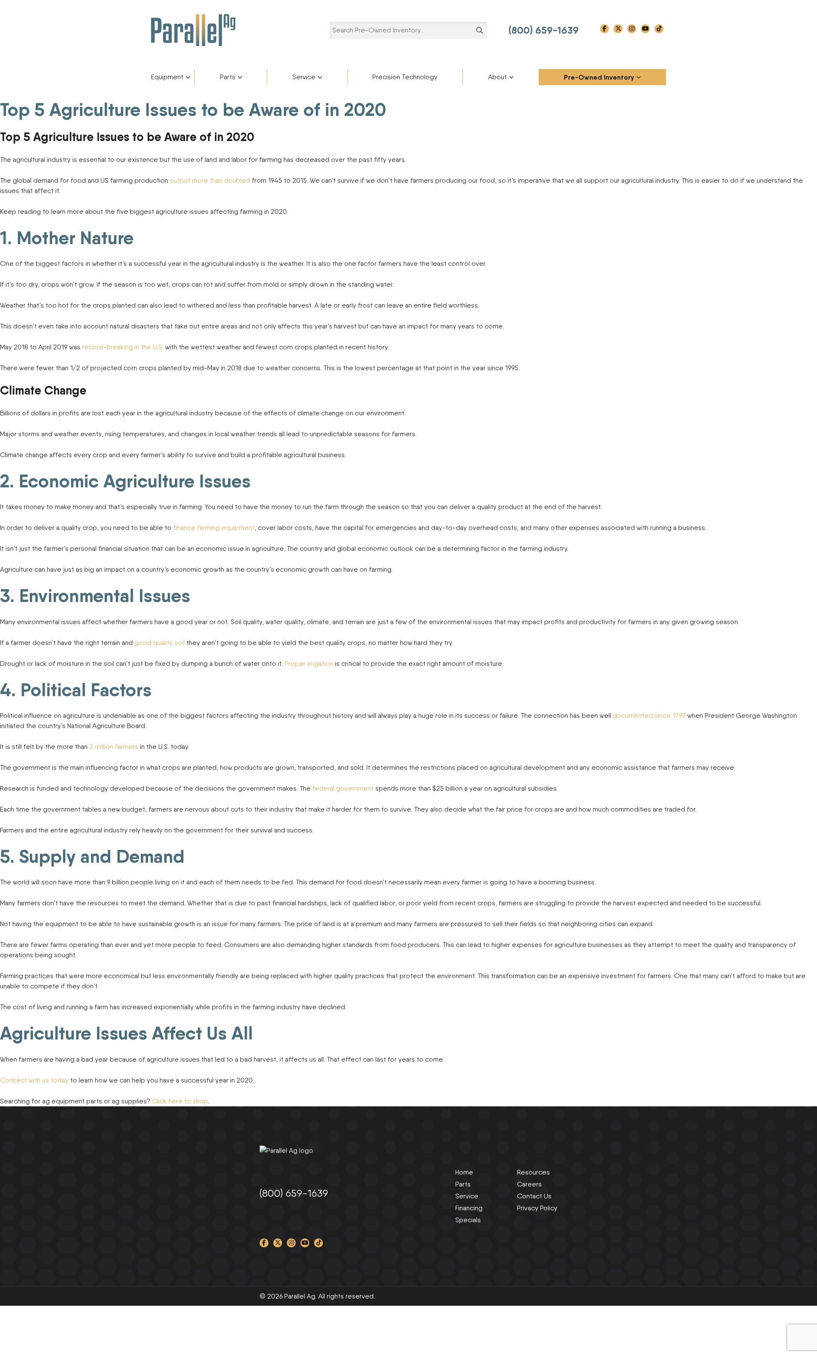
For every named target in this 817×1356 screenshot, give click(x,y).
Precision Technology (404, 77)
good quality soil (159, 643)
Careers (529, 1184)
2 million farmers (114, 747)
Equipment (167, 77)
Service (303, 77)
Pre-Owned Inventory (599, 77)
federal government (343, 788)
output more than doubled (210, 180)
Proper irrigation (309, 663)
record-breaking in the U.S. (122, 347)
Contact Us (534, 1196)
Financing (469, 1208)
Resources (533, 1172)
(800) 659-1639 (543, 30)
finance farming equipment (213, 528)
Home (464, 1172)
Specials (468, 1220)
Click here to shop (180, 1101)
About (497, 77)
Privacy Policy (537, 1208)
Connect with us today (34, 1080)
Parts (227, 77)
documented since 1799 (649, 715)
